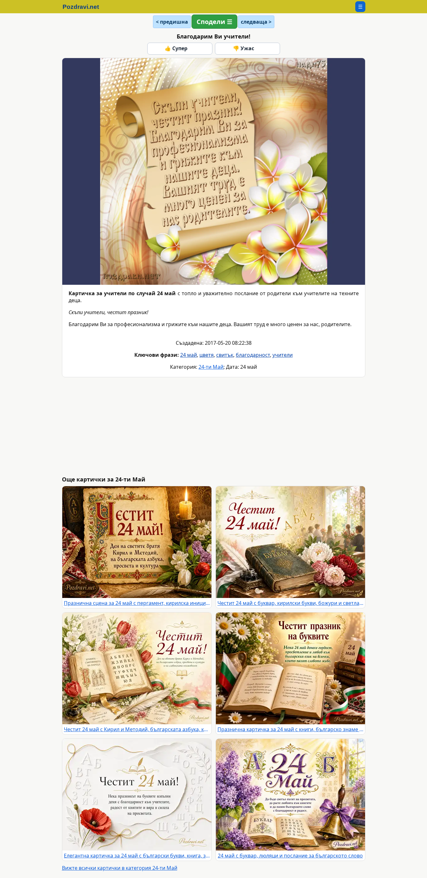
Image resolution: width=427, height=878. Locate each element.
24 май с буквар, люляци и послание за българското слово (290, 855)
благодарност (253, 354)
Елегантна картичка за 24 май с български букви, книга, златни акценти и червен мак (137, 855)
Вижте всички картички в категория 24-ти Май (119, 867)
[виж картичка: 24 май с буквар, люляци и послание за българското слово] (290, 795)
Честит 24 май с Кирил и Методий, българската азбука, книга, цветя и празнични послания (137, 729)
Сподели (211, 21)
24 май (188, 354)
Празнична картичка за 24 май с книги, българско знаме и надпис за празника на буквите (290, 729)
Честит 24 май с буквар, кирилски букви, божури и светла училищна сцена (290, 603)
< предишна (172, 21)
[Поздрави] (84, 6)
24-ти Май (210, 366)
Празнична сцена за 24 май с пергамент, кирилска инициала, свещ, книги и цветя (137, 603)
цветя (206, 354)
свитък (224, 354)
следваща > (256, 21)
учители (282, 354)
